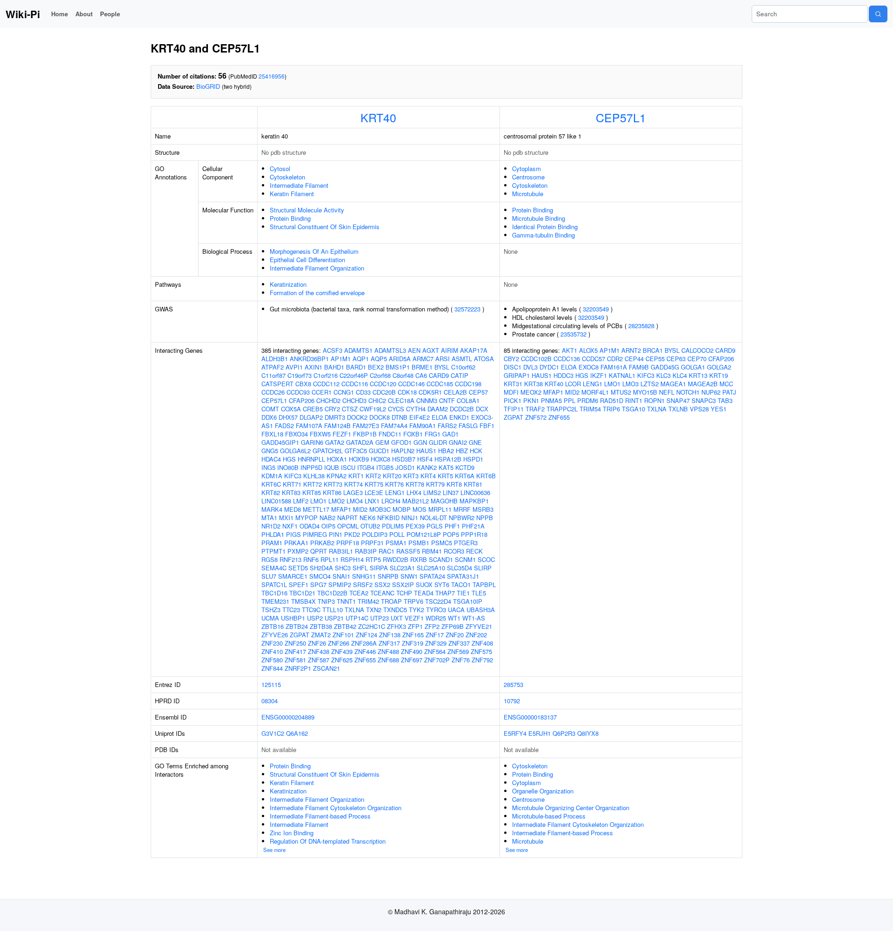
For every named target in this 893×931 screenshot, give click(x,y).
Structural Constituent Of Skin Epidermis (325, 226)
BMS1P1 (398, 367)
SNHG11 (364, 576)
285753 (513, 684)
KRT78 (415, 484)
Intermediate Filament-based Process (320, 816)
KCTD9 (464, 467)
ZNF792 (482, 659)
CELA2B (455, 392)
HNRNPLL (311, 459)
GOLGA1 (693, 367)
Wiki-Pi (23, 13)
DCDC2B (462, 408)
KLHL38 (314, 475)
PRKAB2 (322, 542)
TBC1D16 (274, 592)
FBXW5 (320, 433)
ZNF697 (411, 659)
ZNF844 (272, 668)
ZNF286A (364, 643)
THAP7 (445, 592)
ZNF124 (366, 634)
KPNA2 (337, 475)
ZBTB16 (272, 626)
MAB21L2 (415, 500)
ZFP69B (452, 626)
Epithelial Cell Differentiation (307, 259)
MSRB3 (483, 509)
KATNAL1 (622, 375)
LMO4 (355, 500)
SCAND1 (441, 559)
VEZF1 (414, 618)
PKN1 (531, 400)
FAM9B (639, 367)
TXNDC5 (395, 609)
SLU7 (268, 576)
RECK (474, 551)
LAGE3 (353, 492)
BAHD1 (334, 367)
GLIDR (438, 442)
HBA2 (446, 450)
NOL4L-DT (433, 517)
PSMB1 (418, 542)
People (110, 13)
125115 (271, 684)
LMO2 (336, 500)
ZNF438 (318, 651)
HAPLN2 (402, 450)
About (84, 13)
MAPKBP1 (474, 500)
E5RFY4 (515, 733)
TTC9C (311, 609)
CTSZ (350, 408)
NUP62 (710, 392)
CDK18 (407, 392)
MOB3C (380, 509)
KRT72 (312, 484)
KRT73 (333, 484)
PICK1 (512, 400)
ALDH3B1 (274, 358)
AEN (414, 350)
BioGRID (208, 86)
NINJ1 (409, 517)
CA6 (421, 375)
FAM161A (613, 367)
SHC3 (343, 567)
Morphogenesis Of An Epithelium (314, 251)
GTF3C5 (356, 450)
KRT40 (378, 117)
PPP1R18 (474, 534)
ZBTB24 (297, 626)
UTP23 (379, 618)
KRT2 (373, 475)
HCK (476, 450)
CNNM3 (426, 400)
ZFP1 (415, 626)
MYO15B (645, 392)
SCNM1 (465, 559)
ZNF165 (413, 634)
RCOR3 (454, 551)
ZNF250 (295, 643)
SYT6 (441, 584)
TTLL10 (332, 609)
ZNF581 (295, 659)
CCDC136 (566, 358)
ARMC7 (423, 358)
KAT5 (446, 467)
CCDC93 (298, 392)
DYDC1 (549, 367)
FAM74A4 (394, 425)
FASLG (468, 425)
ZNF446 (365, 651)
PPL (569, 400)
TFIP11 (514, 408)
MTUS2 (621, 392)
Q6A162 (297, 733)
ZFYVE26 (274, 634)
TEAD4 (423, 592)
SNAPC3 (704, 400)
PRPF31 (372, 542)
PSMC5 (441, 542)
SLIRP (483, 567)
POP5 (451, 534)
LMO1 (318, 500)
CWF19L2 (373, 408)
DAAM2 (437, 408)
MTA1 (269, 517)
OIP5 (328, 526)
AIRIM (449, 350)
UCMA (270, 618)
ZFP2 (432, 626)
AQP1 (361, 358)
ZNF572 (535, 417)
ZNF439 (342, 651)
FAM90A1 (422, 425)
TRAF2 (535, 408)
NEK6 (367, 517)
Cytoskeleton (287, 176)
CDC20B (384, 392)
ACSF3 (332, 350)
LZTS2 (649, 383)
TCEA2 (358, 592)
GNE (475, 442)
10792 (512, 700)
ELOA (439, 417)
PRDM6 (587, 400)
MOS (420, 509)
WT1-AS (473, 618)
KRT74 (353, 484)
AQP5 (379, 358)
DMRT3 (335, 417)
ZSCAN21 (326, 668)
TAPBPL (484, 584)
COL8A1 (468, 400)
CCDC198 (468, 383)
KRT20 (392, 475)
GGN (420, 442)
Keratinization (288, 284)
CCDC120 (383, 383)
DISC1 (512, 367)
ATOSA (484, 358)
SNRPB (388, 576)
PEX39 (415, 526)
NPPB (484, 517)
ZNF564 (435, 651)
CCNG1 (343, 392)
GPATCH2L (328, 450)
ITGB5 (384, 467)
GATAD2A (359, 442)
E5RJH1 (539, 733)
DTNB (399, 417)
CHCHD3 (354, 400)
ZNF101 (343, 634)
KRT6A (464, 475)
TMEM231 (275, 601)
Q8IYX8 (588, 733)
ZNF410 (272, 651)
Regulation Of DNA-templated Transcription (328, 841)
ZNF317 (389, 643)
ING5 (268, 467)
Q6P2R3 (564, 733)
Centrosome (528, 176)
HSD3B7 (403, 459)
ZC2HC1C (371, 626)
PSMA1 (396, 542)
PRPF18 (347, 542)
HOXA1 (337, 459)
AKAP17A (473, 350)
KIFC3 (292, 475)
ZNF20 (455, 634)
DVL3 (530, 367)
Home (59, 13)
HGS (289, 459)
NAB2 (327, 517)
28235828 (641, 325)
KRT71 (292, 484)
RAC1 (386, 551)
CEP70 (696, 358)
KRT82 (270, 492)
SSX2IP (403, 584)
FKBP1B (365, 433)
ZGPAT (299, 634)
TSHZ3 (270, 609)
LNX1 (372, 500)
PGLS (435, 526)
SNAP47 (678, 400)
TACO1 (461, 584)
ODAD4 (310, 526)
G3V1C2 (272, 733)
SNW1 (409, 576)
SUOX (424, 584)
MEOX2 (530, 392)
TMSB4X (303, 601)
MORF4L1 (595, 392)
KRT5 (445, 475)
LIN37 (451, 492)
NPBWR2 (461, 517)
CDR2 (615, 358)
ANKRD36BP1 (309, 358)
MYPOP (306, 517)
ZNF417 (295, 651)
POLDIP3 (374, 534)
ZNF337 (459, 643)
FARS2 (447, 425)
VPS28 (699, 408)
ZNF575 (481, 651)
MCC (726, 383)
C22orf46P (354, 375)
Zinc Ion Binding (291, 832)
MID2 (360, 509)
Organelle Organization (542, 790)
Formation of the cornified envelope (317, 292)
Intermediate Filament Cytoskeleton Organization (335, 807)
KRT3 (411, 475)
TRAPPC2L (562, 408)
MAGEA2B (703, 383)
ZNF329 (435, 643)
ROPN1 (654, 400)
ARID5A (400, 358)
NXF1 (290, 526)
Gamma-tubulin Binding (543, 235)
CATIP (459, 375)
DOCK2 (357, 417)
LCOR (573, 383)
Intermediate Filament (299, 185)
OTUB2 (370, 526)
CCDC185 (440, 383)
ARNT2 (631, 350)
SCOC (486, 559)
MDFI (511, 392)
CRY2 (332, 408)
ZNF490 (411, 651)
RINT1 (633, 400)
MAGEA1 (673, 383)
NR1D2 (270, 526)
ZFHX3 (396, 626)
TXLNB (678, 408)
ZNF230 (272, 643)
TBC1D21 (302, 592)
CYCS (396, 408)
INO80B (288, 467)
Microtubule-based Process (549, 816)
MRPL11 (440, 509)
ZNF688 (388, 659)
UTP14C (357, 618)
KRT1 (356, 475)
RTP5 (373, 559)
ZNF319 (412, 643)
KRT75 (374, 484)
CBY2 (511, 358)
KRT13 (698, 375)
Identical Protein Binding (545, 226)
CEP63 (676, 358)
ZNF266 (338, 643)
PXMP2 (297, 551)
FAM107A (309, 425)
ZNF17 (435, 634)
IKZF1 (598, 375)
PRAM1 (271, 542)
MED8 (292, 509)
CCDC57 (593, 358)
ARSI (442, 358)
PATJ (729, 392)
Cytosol (280, 168)
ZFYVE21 (479, 626)
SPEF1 (298, 584)
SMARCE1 (292, 576)
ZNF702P (437, 659)
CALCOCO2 (697, 350)
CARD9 (439, 375)
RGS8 (269, 559)
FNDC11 (390, 433)
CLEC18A (401, 400)
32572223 (467, 308)
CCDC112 (326, 383)
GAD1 (450, 433)
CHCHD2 (328, 400)
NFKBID (388, 517)
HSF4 (425, 459)
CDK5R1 (430, 392)
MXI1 (286, 517)
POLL (397, 534)
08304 (269, 700)
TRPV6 (413, 601)
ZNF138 (389, 634)
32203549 (596, 308)
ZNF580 (272, 659)
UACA (456, 609)
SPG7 (318, 584)
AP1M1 (341, 358)
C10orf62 (463, 367)
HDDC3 (563, 375)
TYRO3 (436, 609)
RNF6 (311, 559)
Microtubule (527, 193)
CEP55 (655, 358)
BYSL (441, 367)
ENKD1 (459, 417)
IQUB (331, 467)
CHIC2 (377, 400)
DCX (482, 408)
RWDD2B (395, 559)
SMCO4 (320, 576)
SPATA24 (432, 576)
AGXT (430, 350)
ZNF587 (318, 659)
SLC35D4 (459, 567)
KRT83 (291, 492)
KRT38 (533, 383)
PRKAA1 (296, 542)
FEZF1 (342, 433)
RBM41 (432, 551)
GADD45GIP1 (280, 442)
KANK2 (427, 467)
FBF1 (487, 425)
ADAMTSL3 (390, 350)
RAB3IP (366, 551)
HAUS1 (426, 450)
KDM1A (271, 475)
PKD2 (352, 534)
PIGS (293, 534)
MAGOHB (444, 500)
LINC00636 (475, 492)
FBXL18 (272, 433)
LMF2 (300, 500)
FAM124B (337, 425)
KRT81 (473, 484)
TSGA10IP (467, 601)
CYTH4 (416, 408)
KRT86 (332, 492)
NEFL (666, 392)
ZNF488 (388, 651)
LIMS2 (432, 492)
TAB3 (725, 400)
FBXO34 (296, 433)
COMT (270, 408)
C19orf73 (299, 375)
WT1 (454, 618)
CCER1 (322, 392)
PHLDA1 (272, 534)
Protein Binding (290, 218)
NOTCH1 (688, 392)
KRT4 (428, 475)
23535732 (573, 334)
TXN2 (373, 609)
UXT (397, 618)
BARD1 (356, 367)
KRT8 (454, 484)
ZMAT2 (321, 634)
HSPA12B (447, 459)
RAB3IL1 (341, 551)
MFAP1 (341, 509)
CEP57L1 (621, 117)
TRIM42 (368, 601)
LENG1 (395, 492)
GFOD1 (401, 442)
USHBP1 (293, 618)
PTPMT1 (273, 551)
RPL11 (329, 559)
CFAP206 (301, 400)
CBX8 (303, 383)
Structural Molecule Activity (307, 209)
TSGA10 (633, 408)
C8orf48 (403, 375)
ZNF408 (482, 643)
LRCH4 (390, 500)
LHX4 (414, 492)
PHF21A (473, 526)
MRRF (462, 509)
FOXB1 (413, 433)
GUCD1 (379, 450)
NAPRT (347, 517)
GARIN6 (312, 442)
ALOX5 (588, 350)
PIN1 (335, 534)
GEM (382, 442)
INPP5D (311, 467)
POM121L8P (424, 534)
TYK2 (416, 609)
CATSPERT (277, 383)
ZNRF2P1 (298, 668)
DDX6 (269, 417)
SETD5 (298, 567)
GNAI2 (458, 442)
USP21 (334, 618)
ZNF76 (461, 659)
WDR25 (436, 618)
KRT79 (435, 484)
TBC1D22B (332, 592)
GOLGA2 (719, 367)
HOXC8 (380, 459)
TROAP (391, 601)
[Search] (878, 14)
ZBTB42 (345, 626)
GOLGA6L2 (295, 450)
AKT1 (569, 350)
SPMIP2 (339, 584)
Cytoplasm (526, 168)
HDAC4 (271, 459)
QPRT (318, 551)
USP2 (315, 618)
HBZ (462, 450)
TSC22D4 (438, 601)
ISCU (348, 467)
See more (274, 849)
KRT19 (718, 375)
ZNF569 (458, 651)
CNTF (447, 400)
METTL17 (316, 509)
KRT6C (271, 484)
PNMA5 (551, 400)
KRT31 (513, 383)
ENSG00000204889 (287, 717)
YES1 (718, 408)
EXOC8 (589, 367)
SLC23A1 (402, 567)
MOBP (402, 509)
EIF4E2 (419, 417)
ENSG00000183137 (530, 717)
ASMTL (462, 358)
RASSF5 (408, 551)
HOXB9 (359, 459)
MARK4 (271, 509)
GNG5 (269, 450)
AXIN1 (313, 367)
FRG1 (432, 433)
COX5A (291, 408)
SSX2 (382, 584)
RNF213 (290, 559)
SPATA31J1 (463, 576)
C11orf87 (273, 375)
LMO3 (630, 383)
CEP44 (634, 358)
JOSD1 (405, 467)
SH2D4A (321, 567)
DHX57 (288, 417)
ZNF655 (365, 659)
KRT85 (311, 492)
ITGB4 (365, 467)
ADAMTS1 (358, 350)
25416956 (272, 76)
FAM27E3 (366, 425)
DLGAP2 (311, 417)
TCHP (404, 592)
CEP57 (478, 392)
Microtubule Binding (538, 218)
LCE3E (374, 492)
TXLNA (354, 609)
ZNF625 (342, 659)
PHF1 (452, 526)
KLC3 (663, 375)
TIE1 (463, 592)
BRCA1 (653, 350)
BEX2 (376, 367)
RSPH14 (352, 559)
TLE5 (479, 592)
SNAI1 (341, 576)
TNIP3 (326, 601)
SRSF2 (363, 584)
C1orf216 (325, 375)
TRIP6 (611, 408)
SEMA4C (274, 567)
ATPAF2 (272, 367)
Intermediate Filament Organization (317, 268)
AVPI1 (294, 367)
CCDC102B (536, 358)
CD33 (363, 392)
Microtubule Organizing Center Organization (570, 807)
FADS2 (284, 425)
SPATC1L (274, 584)
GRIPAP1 (517, 375)
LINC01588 (276, 500)
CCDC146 (411, 383)
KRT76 (394, 484)
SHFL (360, 567)
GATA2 (334, 442)
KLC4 (680, 375)
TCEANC (382, 592)
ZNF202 (476, 634)
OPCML (348, 526)
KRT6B (486, 475)
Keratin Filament (292, 193)
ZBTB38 (321, 626)
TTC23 (291, 609)
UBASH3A (480, 609)
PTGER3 (466, 542)
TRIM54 (590, 408)
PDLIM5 (393, 526)
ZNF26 (317, 643)
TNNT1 (346, 601)
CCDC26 (273, 392)
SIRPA (379, 567)
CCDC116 (354, 383)
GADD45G (665, 367)
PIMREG (315, 534)
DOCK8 (379, 417)
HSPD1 (473, 459)
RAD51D (611, 400)
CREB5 (313, 408)
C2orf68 (380, 375)
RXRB (418, 559)
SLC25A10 (431, 567)
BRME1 (422, 367)
